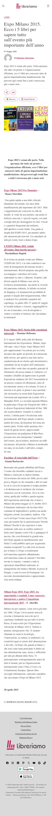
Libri (7, 17)
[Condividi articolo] (6, 92)
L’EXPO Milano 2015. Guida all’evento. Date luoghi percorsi (20, 247)
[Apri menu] (48, 6)
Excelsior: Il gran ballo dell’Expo (21, 457)
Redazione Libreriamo (25, 58)
